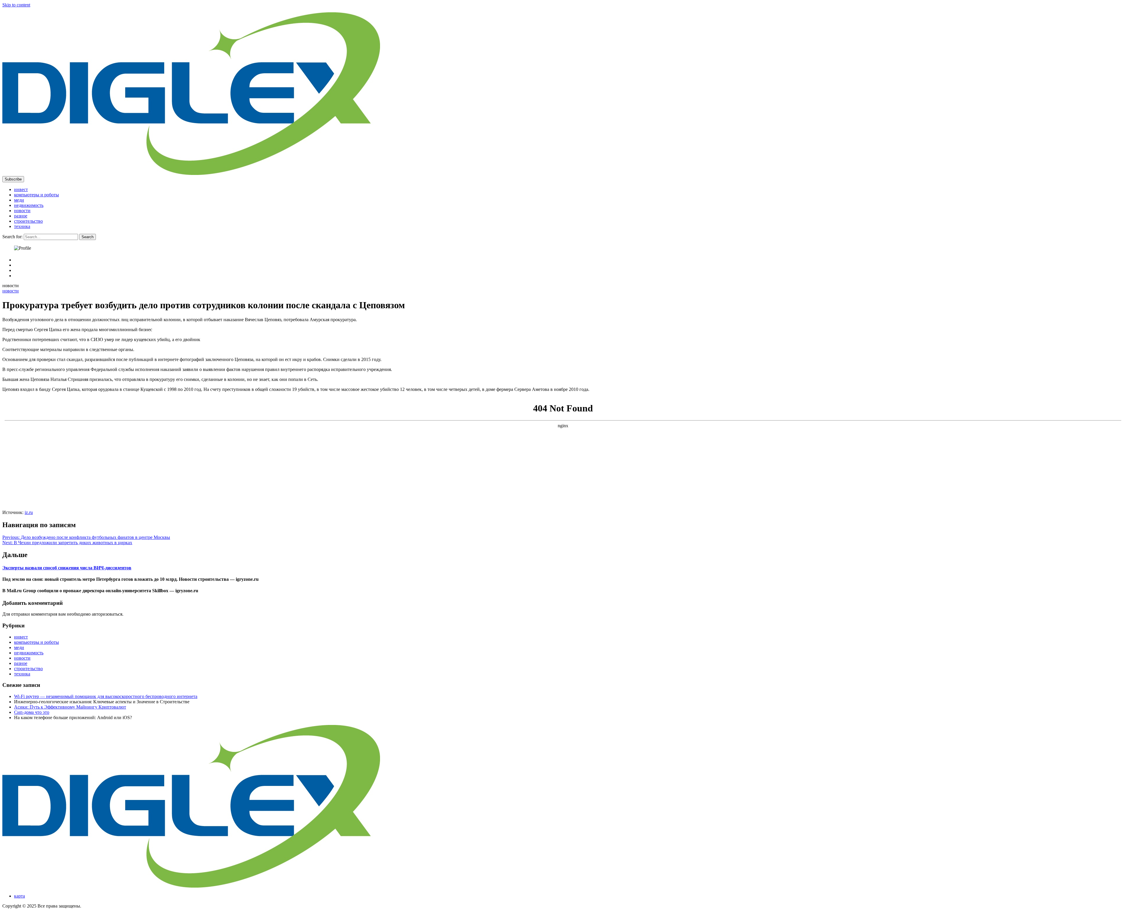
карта (19, 895)
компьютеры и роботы (36, 194)
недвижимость (28, 205)
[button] (13, 179)
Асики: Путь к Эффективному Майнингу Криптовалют (70, 706)
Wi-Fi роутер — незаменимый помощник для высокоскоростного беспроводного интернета (105, 696)
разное (20, 215)
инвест (21, 189)
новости (22, 210)
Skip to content (16, 4)
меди (19, 200)
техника (22, 226)
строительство (28, 221)
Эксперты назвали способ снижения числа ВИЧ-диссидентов (66, 567)
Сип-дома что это (31, 712)
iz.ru (29, 512)
